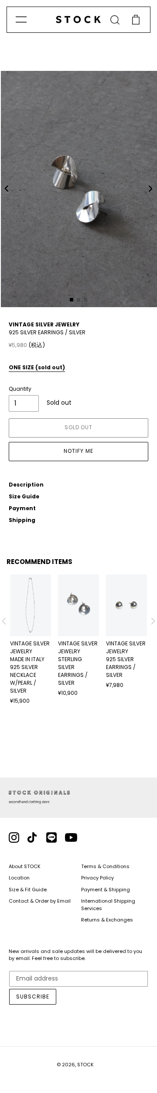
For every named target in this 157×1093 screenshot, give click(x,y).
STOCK (85, 1064)
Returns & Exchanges (107, 919)
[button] (6, 189)
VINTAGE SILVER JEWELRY (44, 324)
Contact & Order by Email (40, 900)
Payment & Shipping (105, 889)
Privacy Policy (97, 877)
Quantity (20, 388)
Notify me (78, 451)
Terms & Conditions (105, 866)
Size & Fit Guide (28, 889)
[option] (30, 640)
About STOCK (25, 866)
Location (19, 877)
